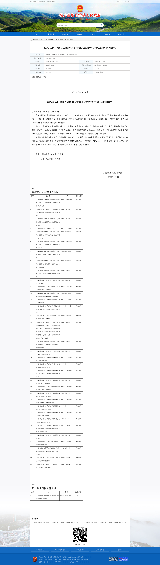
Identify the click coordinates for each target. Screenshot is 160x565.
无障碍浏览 (118, 1)
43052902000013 (84, 562)
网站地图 (120, 550)
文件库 (51, 39)
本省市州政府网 (80, 550)
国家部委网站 (40, 550)
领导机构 (65, 34)
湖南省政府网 (41, 1)
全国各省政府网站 (60, 550)
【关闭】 (83, 544)
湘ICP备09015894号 (49, 562)
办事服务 (107, 34)
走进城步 (51, 34)
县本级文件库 (58, 39)
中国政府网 (33, 1)
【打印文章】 (77, 544)
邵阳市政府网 (51, 1)
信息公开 (93, 34)
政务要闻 (79, 34)
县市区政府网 (100, 550)
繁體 (124, 1)
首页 (129, 1)
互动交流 (121, 34)
